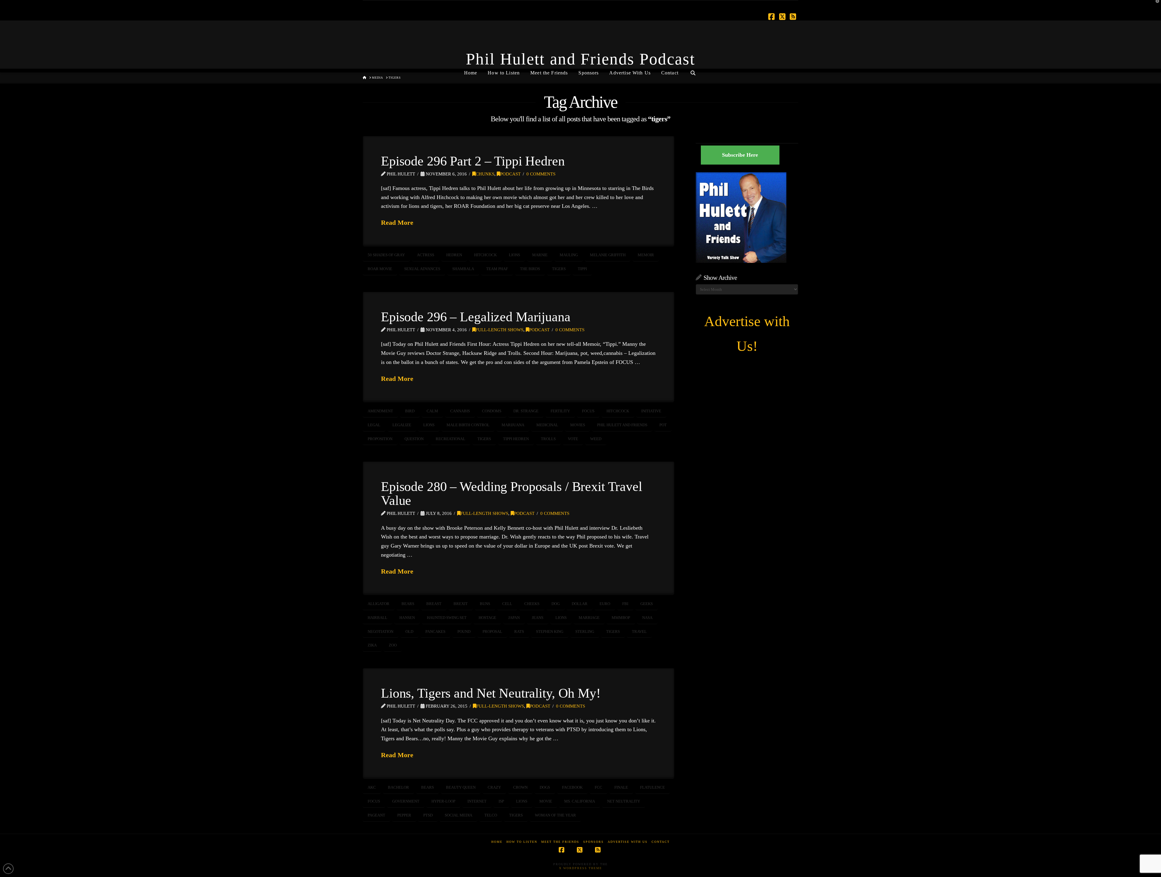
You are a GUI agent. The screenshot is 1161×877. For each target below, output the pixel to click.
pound (463, 631)
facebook (572, 787)
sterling (584, 631)
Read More (397, 222)
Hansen (407, 617)
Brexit (461, 603)
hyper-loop (443, 801)
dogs (545, 787)
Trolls (548, 439)
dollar (579, 603)
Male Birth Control (468, 425)
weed (595, 439)
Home (496, 841)
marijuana (513, 425)
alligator (378, 603)
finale (621, 787)
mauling (569, 255)
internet (476, 801)
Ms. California (579, 801)
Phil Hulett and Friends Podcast (580, 59)
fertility (560, 411)
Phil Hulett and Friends (622, 425)
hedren (454, 255)
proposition (380, 439)
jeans (537, 617)
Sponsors (593, 841)
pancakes (435, 631)
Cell (507, 603)
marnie (540, 255)
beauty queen (461, 787)
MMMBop (621, 617)
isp (501, 801)
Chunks (485, 174)
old (409, 631)
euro (605, 603)
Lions (514, 255)
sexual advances (422, 269)
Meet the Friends (560, 841)
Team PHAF (497, 269)
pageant (376, 815)
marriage (589, 617)
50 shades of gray (386, 255)
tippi (582, 269)
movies (577, 425)
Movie (545, 801)
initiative (651, 411)
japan (514, 617)
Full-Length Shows (499, 329)
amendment (380, 411)
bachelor (398, 787)
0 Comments (540, 174)
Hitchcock (485, 255)
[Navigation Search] (693, 70)
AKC (372, 787)
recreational (450, 439)
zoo (393, 645)
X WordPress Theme (580, 868)
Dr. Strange (525, 411)
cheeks (531, 603)
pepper (404, 815)
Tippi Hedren (516, 439)
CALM (432, 411)
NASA (647, 617)
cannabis (460, 411)
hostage (487, 617)
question (414, 439)
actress (425, 255)
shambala (463, 269)
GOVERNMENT (405, 801)
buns (485, 603)
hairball (377, 617)
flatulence (652, 787)
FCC (598, 787)
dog (555, 603)
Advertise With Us (628, 841)
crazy (494, 787)
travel (639, 631)
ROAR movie (380, 269)
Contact (661, 841)
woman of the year (555, 815)
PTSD (428, 815)
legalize (401, 425)
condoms (491, 411)
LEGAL (374, 425)
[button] (1155, 5)
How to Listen (521, 841)
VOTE (573, 439)
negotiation (380, 631)
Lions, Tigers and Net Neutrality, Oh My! (491, 693)
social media (458, 815)
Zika (372, 645)
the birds (530, 269)
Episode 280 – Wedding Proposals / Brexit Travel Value (511, 493)
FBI (625, 603)
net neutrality (623, 801)
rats (519, 631)
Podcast (510, 174)
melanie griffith (608, 255)
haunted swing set (447, 617)
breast (433, 603)
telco (490, 815)
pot (663, 425)
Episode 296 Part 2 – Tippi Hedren (473, 161)
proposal (492, 631)
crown (520, 787)
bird (410, 411)
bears (408, 603)
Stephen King (549, 631)
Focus (588, 411)
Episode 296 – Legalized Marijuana (476, 316)
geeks (646, 603)
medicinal (547, 425)
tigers (559, 269)
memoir (646, 255)
